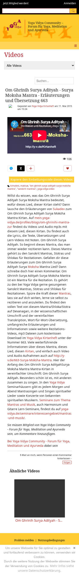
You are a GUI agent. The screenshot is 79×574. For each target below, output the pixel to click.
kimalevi (14, 185)
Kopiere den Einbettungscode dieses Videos (42, 179)
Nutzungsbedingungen (51, 540)
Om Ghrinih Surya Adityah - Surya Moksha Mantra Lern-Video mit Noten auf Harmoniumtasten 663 (39, 521)
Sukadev (59, 209)
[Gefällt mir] (68, 168)
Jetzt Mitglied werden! (15, 3)
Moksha (33, 267)
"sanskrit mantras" (26, 188)
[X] (21, 168)
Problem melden (24, 540)
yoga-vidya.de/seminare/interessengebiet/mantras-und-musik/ (39, 413)
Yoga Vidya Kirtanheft (43, 106)
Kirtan (29, 351)
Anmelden (70, 3)
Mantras (65, 293)
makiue (24, 185)
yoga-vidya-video (45, 188)
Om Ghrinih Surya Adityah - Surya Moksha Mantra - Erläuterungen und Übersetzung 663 (39, 95)
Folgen (67, 462)
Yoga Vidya (57, 382)
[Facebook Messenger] (11, 168)
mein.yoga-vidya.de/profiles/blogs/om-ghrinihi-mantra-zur (38, 222)
